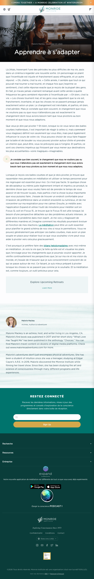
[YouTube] (42, 545)
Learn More (47, 288)
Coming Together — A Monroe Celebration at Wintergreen (47, 3)
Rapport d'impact (57, 574)
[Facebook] (47, 545)
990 (46, 574)
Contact (61, 533)
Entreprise (7, 461)
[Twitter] (52, 545)
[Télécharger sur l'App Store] (53, 486)
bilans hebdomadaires (56, 245)
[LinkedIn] (57, 545)
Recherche (7, 444)
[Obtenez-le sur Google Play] (37, 486)
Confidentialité (36, 533)
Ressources (7, 453)
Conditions (50, 533)
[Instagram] (37, 545)
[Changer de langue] (4, 9)
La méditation (46, 225)
